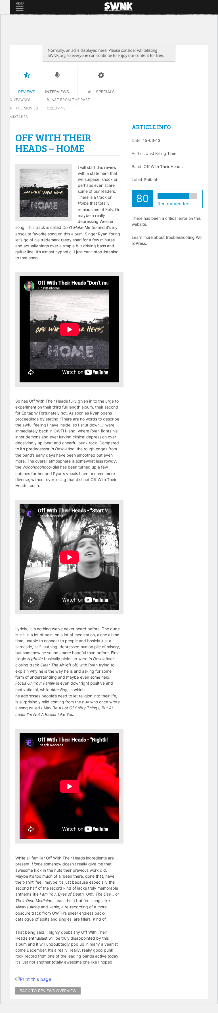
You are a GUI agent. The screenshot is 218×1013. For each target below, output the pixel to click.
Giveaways (20, 100)
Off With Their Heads (163, 166)
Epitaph (151, 179)
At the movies (24, 108)
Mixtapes (19, 117)
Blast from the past (68, 100)
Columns (56, 108)
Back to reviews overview (48, 990)
